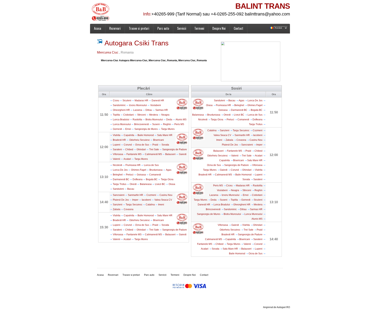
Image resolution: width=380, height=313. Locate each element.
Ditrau (148, 110)
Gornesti (117, 129)
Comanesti (155, 174)
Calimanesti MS (153, 154)
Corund (128, 144)
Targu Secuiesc (134, 204)
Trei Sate (154, 149)
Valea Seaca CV (163, 199)
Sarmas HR (161, 110)
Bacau (130, 189)
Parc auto (163, 28)
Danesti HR (158, 100)
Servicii (181, 28)
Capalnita (129, 135)
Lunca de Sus (151, 165)
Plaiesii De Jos (121, 199)
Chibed (129, 149)
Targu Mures (168, 129)
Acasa (97, 28)
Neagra (165, 114)
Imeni (161, 204)
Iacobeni (146, 199)
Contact (238, 28)
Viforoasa (118, 154)
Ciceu (116, 100)
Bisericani (158, 140)
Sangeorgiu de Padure (174, 149)
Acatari (127, 159)
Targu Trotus (119, 184)
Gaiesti (182, 154)
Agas (168, 169)
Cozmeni (151, 195)
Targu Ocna (167, 179)
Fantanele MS (134, 154)
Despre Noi (219, 28)
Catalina (150, 204)
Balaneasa (146, 184)
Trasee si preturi (139, 28)
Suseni (156, 124)
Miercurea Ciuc (108, 52)
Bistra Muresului (154, 119)
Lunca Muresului (122, 124)
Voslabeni (155, 105)
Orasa (172, 184)
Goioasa (141, 174)
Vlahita (116, 135)
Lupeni (116, 144)
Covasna (128, 209)
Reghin (167, 124)
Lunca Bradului (121, 119)
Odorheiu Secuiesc (139, 140)
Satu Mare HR (164, 135)
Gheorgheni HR (121, 110)
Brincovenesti (141, 124)
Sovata (165, 144)
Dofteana (137, 179)
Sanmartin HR (135, 195)
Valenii (116, 159)
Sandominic (119, 105)
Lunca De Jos (120, 169)
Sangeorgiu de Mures (146, 129)
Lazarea (137, 110)
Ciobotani (128, 114)
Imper (135, 199)
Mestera (153, 114)
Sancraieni (118, 195)
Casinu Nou (166, 195)
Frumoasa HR (133, 165)
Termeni (199, 28)
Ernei (128, 129)
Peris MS (179, 124)
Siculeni (127, 100)
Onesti (133, 184)
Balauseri (170, 154)
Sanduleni (118, 189)
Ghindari (141, 149)
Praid (155, 144)
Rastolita (137, 119)
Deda (169, 119)
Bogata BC (152, 179)
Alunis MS (181, 119)
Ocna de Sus (142, 144)
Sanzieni (117, 204)
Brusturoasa (155, 169)
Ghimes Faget (138, 169)
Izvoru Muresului (138, 105)
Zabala (116, 209)
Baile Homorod (146, 135)
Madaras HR (141, 100)
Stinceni (141, 114)
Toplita (116, 114)
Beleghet (118, 174)
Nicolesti (117, 165)
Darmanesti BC (121, 179)
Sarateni (117, 149)
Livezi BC (160, 184)
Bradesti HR (119, 140)
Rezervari (115, 28)
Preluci (129, 174)
